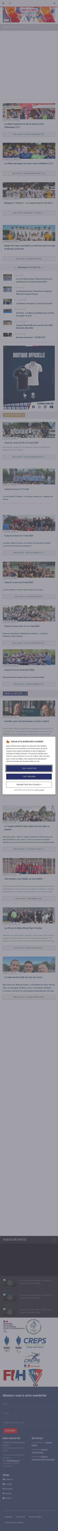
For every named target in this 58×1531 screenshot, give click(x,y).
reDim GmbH (39, 790)
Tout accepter (29, 768)
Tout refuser (29, 777)
